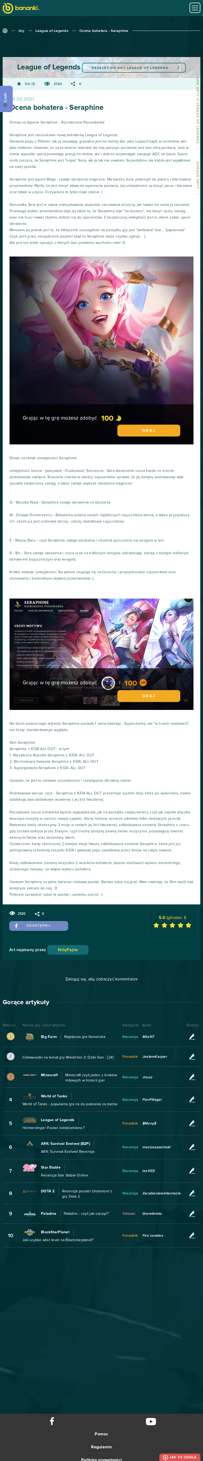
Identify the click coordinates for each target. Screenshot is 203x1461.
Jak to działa (182, 1457)
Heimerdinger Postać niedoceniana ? (53, 1128)
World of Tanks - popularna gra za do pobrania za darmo (70, 1104)
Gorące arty (197, 175)
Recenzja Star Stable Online (64, 1175)
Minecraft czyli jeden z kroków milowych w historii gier (91, 1077)
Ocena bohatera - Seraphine (103, 31)
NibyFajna (68, 950)
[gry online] (21, 9)
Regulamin (101, 1447)
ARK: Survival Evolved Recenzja (68, 1152)
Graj (148, 431)
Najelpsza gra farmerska (84, 1037)
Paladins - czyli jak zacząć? (86, 1214)
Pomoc (101, 1434)
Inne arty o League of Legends (197, 110)
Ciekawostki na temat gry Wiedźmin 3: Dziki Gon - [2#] (67, 1057)
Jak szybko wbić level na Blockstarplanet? (57, 1240)
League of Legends (51, 31)
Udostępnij (38, 925)
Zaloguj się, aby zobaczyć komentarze (101, 979)
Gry (22, 31)
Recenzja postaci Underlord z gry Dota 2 (87, 1193)
